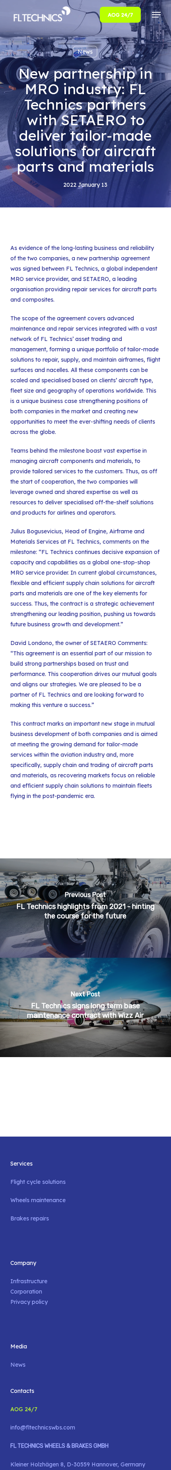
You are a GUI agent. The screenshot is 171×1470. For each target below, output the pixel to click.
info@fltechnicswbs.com (42, 1427)
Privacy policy (29, 1301)
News (85, 51)
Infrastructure (28, 1281)
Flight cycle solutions (38, 1181)
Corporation (26, 1291)
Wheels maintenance (38, 1200)
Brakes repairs (29, 1218)
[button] (156, 15)
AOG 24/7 (23, 1409)
